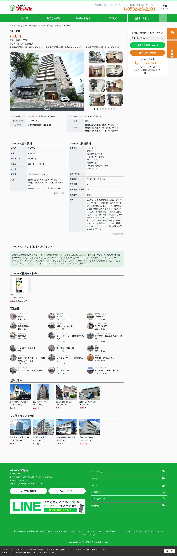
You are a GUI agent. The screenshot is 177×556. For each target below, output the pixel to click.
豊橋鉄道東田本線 (93, 125)
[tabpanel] (106, 78)
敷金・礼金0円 (77, 531)
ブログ (113, 18)
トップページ (97, 472)
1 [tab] (97, 109)
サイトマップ (89, 535)
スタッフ (95, 478)
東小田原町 (26, 44)
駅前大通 (106, 128)
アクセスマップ (98, 499)
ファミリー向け (125, 531)
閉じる (169, 551)
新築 (100, 531)
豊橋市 (18, 44)
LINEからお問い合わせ (147, 45)
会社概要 (95, 505)
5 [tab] (108, 109)
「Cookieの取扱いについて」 (29, 553)
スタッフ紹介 (62, 531)
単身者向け (110, 531)
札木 (104, 130)
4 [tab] (105, 109)
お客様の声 (96, 492)
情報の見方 (60, 193)
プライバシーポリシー (156, 531)
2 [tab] (100, 109)
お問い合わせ (142, 18)
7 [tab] (114, 109)
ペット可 (90, 531)
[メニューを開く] (163, 18)
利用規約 (139, 531)
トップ (24, 18)
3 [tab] (103, 109)
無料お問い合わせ (147, 52)
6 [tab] (111, 109)
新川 (104, 125)
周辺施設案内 (19, 531)
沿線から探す (83, 18)
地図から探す (53, 18)
